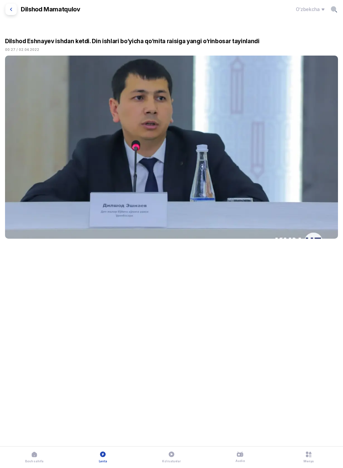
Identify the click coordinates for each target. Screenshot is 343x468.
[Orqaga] (11, 9)
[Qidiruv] (334, 9)
